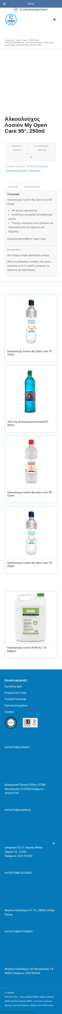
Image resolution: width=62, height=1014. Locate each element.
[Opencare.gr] (26, 19)
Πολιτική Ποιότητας (15, 699)
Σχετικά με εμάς (13, 686)
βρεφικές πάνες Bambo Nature (41, 1005)
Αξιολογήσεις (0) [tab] (31, 187)
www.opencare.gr (11, 997)
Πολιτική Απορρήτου (16, 705)
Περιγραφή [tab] (13, 187)
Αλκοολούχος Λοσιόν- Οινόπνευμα (23, 170)
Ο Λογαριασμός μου (34, 9)
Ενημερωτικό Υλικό (15, 692)
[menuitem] (31, 10)
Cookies (9, 712)
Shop (8, 37)
